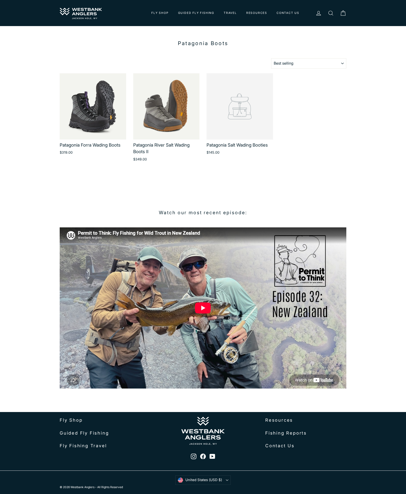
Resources (256, 13)
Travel (230, 13)
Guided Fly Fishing (196, 13)
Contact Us (288, 13)
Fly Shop (159, 13)
